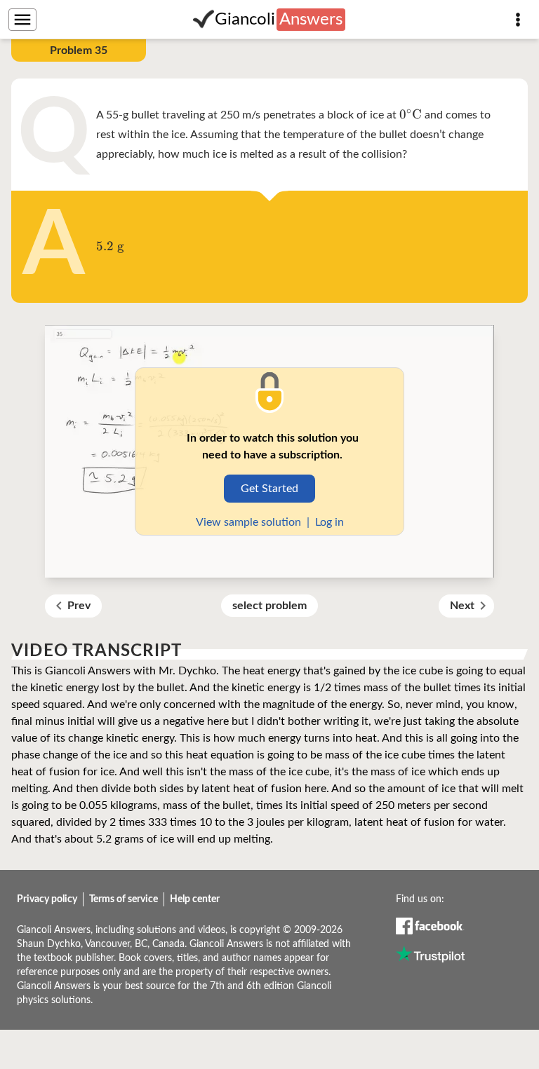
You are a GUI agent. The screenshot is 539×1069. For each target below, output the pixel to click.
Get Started (269, 488)
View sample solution (248, 522)
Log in (329, 522)
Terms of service (123, 899)
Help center (195, 899)
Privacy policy (47, 899)
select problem (269, 605)
